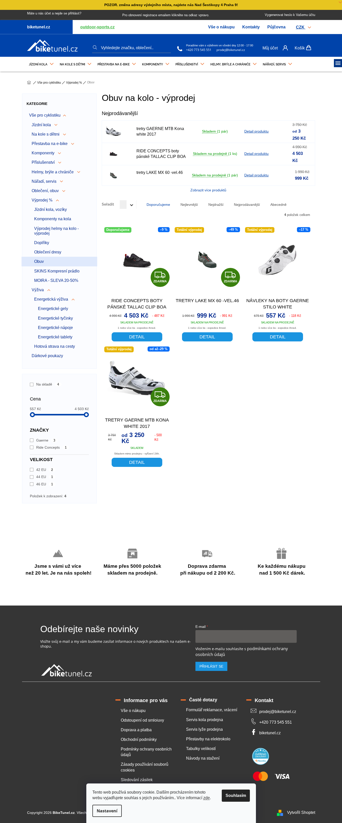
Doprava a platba (136, 730)
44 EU (44, 477)
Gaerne (45, 440)
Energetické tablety (55, 337)
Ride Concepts (51, 447)
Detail (137, 336)
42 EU (44, 470)
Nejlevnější (189, 205)
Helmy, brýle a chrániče (53, 172)
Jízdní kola (42, 125)
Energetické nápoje (55, 327)
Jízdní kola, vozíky (50, 209)
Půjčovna (276, 27)
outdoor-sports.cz (97, 27)
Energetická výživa (51, 299)
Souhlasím (236, 795)
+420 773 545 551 (198, 50)
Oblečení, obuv (46, 191)
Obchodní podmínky (139, 739)
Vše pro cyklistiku (45, 115)
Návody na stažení (202, 758)
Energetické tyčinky (55, 318)
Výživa (38, 290)
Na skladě (47, 384)
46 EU (44, 484)
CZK (301, 27)
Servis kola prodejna (204, 720)
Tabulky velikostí (201, 748)
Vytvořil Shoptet (301, 812)
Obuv (39, 261)
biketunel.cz (270, 733)
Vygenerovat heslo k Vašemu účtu (290, 15)
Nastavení (107, 811)
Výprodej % (42, 200)
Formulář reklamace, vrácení (211, 710)
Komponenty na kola (52, 219)
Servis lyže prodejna (204, 729)
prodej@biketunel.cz (230, 50)
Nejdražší (216, 205)
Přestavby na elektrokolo (208, 739)
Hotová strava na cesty (54, 346)
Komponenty (43, 153)
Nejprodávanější (247, 205)
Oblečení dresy (47, 252)
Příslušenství (44, 162)
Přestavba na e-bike (50, 143)
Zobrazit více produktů (208, 190)
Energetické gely (53, 308)
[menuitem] (41, 63)
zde (206, 798)
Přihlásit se (211, 666)
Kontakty (251, 27)
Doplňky (41, 243)
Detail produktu (256, 131)
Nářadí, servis (44, 181)
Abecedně (278, 205)
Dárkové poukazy (47, 356)
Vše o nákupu (221, 27)
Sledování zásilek (137, 780)
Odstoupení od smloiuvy (142, 720)
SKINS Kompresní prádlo (56, 271)
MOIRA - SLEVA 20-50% (56, 280)
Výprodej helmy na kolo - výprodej (56, 230)
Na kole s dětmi (46, 134)
